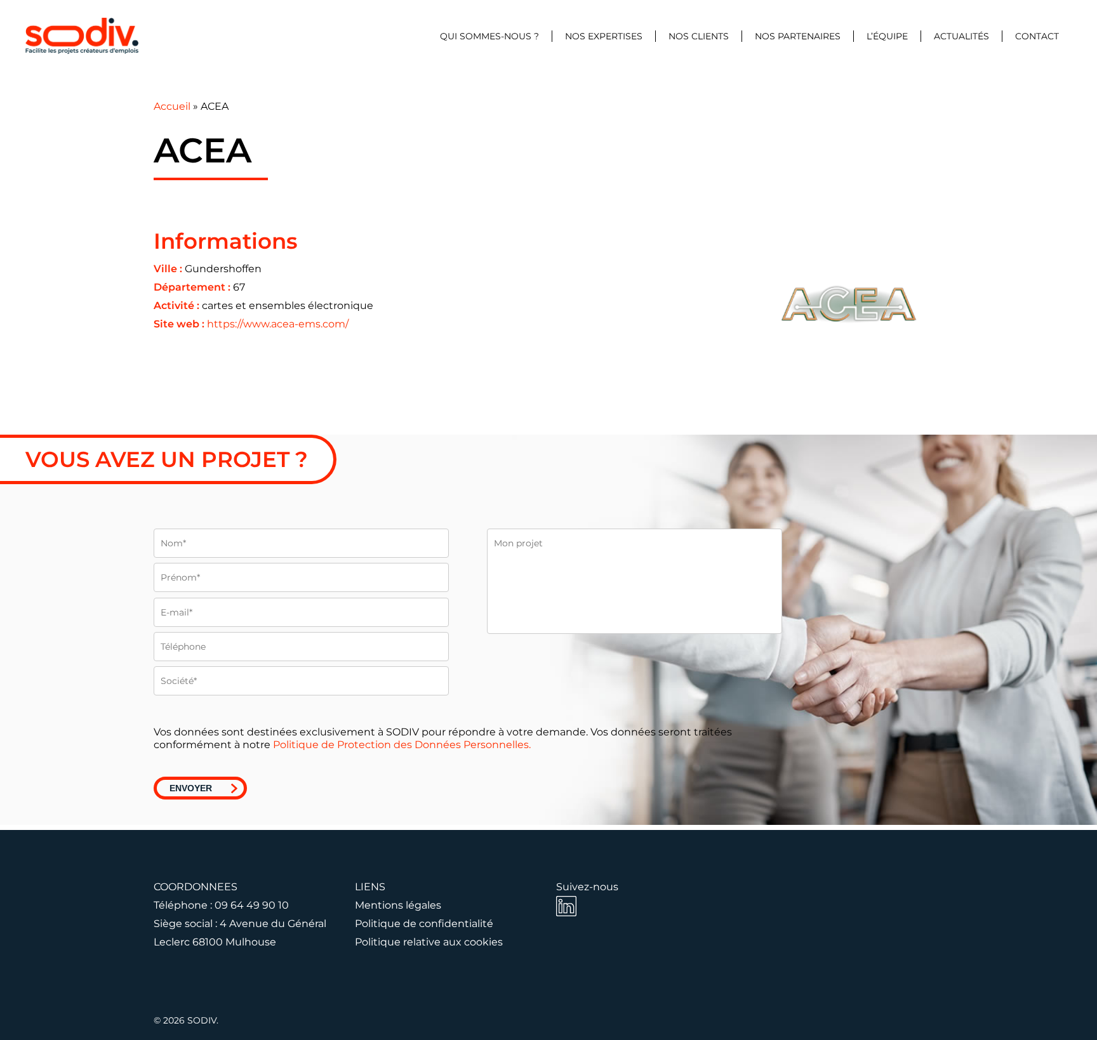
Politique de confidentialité (424, 924)
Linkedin (566, 906)
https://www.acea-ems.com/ (278, 324)
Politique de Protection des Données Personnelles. (402, 745)
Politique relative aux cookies (429, 942)
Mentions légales (398, 905)
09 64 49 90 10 (252, 905)
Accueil (172, 106)
